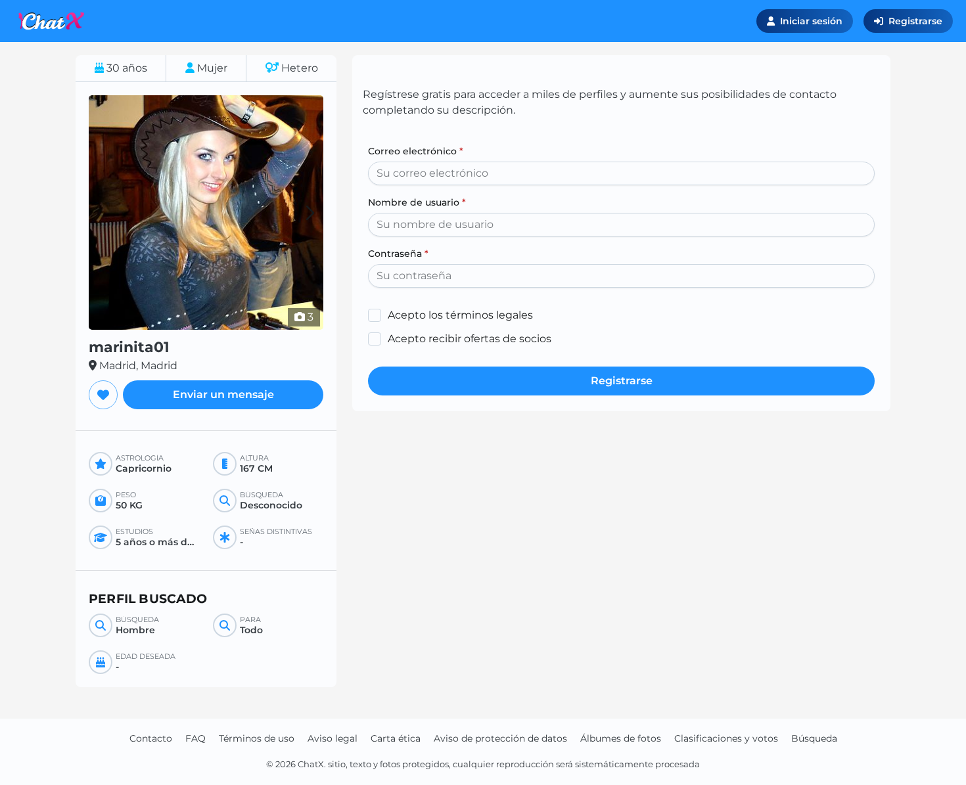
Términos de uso (256, 738)
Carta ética (396, 738)
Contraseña (398, 253)
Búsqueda (814, 738)
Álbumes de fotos (620, 738)
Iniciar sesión (811, 21)
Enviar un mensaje (223, 394)
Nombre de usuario (417, 202)
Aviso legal (332, 738)
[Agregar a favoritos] (103, 394)
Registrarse (915, 21)
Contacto (150, 738)
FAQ (195, 738)
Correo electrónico (415, 151)
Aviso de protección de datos (500, 738)
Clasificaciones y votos (726, 738)
